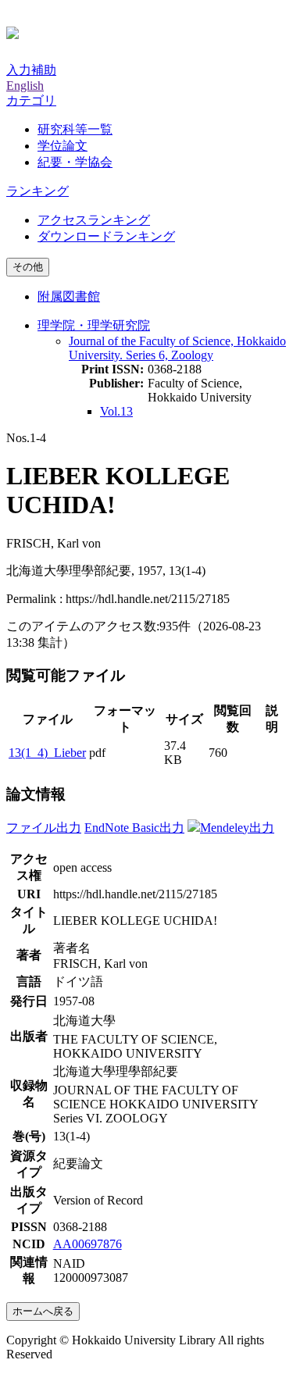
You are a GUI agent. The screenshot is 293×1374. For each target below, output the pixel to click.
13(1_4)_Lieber (47, 752)
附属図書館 (69, 296)
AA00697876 (87, 1244)
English (25, 85)
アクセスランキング (94, 220)
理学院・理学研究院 (94, 325)
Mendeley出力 (237, 827)
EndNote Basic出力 (134, 827)
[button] (31, 100)
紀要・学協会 (75, 162)
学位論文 (63, 145)
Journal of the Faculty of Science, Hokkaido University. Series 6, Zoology (177, 348)
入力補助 (31, 70)
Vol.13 (116, 411)
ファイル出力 (43, 827)
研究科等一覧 (75, 129)
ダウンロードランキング (106, 236)
